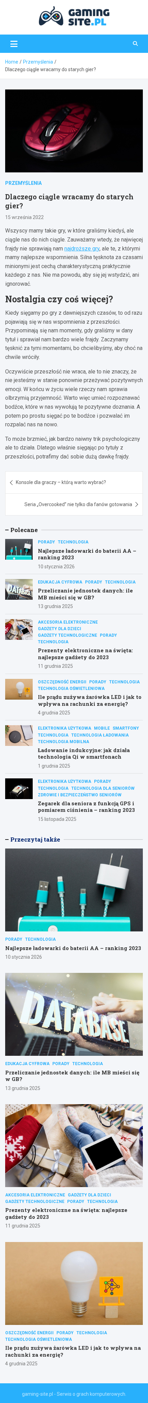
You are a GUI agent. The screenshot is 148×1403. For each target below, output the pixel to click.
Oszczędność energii (62, 682)
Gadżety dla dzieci (59, 628)
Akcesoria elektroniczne (68, 622)
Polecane (24, 530)
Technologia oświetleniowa (71, 688)
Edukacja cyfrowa (60, 582)
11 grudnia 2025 (55, 666)
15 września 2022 (24, 217)
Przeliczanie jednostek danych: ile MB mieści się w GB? (85, 594)
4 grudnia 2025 (54, 712)
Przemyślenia (23, 183)
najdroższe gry (81, 248)
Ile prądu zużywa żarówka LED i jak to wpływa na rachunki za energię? (89, 700)
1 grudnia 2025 (54, 766)
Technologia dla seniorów (103, 788)
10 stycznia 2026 (56, 566)
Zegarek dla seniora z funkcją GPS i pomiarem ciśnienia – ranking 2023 (86, 807)
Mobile (102, 728)
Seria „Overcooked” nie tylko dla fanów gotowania (78, 504)
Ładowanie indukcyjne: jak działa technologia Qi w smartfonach (84, 753)
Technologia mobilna (63, 741)
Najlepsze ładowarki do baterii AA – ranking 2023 (87, 554)
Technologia (73, 542)
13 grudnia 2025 (55, 606)
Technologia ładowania (100, 735)
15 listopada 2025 (57, 819)
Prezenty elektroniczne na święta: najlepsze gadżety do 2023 (85, 654)
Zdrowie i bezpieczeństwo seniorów (79, 795)
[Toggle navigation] (14, 44)
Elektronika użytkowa (64, 728)
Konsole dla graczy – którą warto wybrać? (61, 482)
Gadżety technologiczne (67, 635)
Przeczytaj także (35, 839)
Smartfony (126, 728)
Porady (46, 542)
